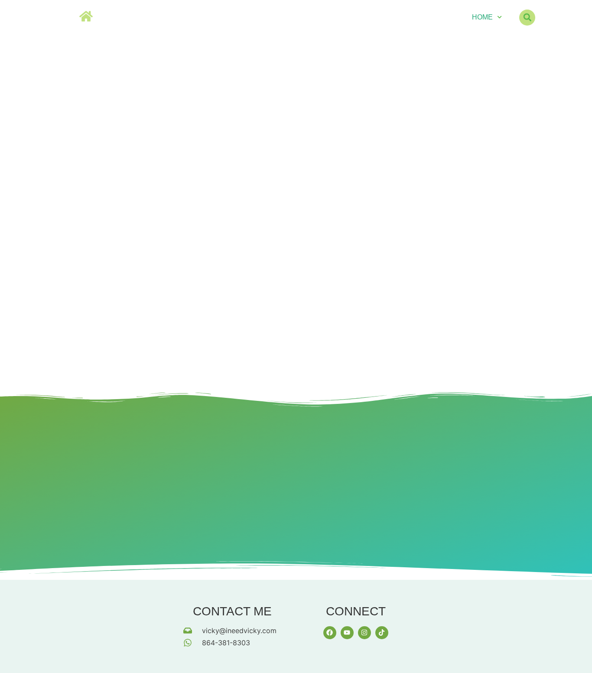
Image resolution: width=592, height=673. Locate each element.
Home (482, 17)
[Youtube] (347, 632)
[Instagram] (364, 632)
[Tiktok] (381, 632)
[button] (527, 18)
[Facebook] (329, 632)
